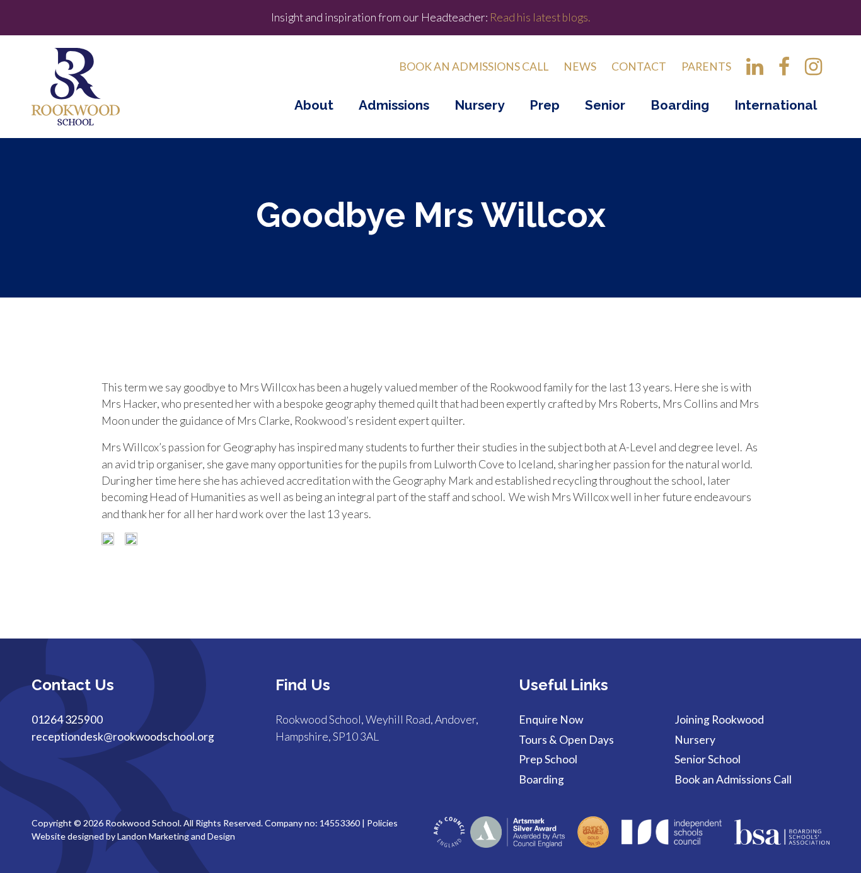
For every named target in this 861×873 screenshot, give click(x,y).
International (775, 105)
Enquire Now (551, 719)
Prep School (548, 759)
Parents (706, 66)
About (313, 105)
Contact (638, 66)
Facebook (784, 70)
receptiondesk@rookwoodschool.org (123, 736)
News (579, 66)
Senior (605, 105)
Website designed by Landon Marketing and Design (133, 836)
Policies (382, 823)
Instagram (813, 70)
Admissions (394, 105)
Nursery (479, 105)
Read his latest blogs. (539, 17)
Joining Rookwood (719, 719)
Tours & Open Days (566, 739)
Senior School (707, 759)
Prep (544, 105)
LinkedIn (754, 70)
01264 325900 (67, 719)
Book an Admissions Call (473, 66)
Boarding (679, 105)
